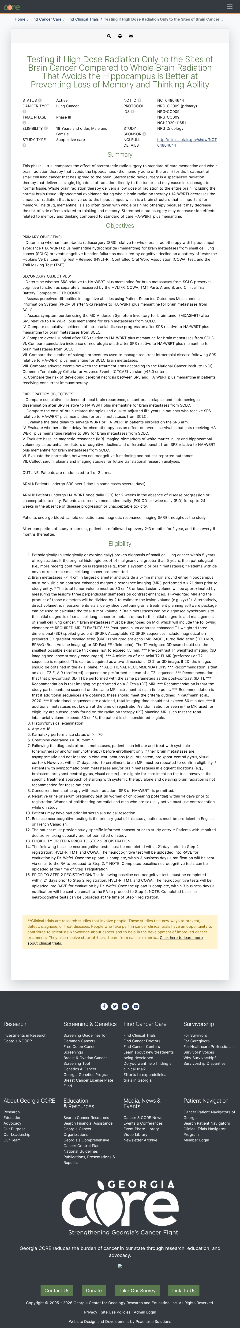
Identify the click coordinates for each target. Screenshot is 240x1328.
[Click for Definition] (40, 100)
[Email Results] (131, 36)
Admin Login (145, 1312)
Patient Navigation (206, 1100)
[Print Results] (120, 36)
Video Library (135, 1134)
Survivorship (199, 1024)
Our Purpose (15, 1128)
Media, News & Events (142, 1103)
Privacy (90, 1312)
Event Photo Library (141, 1128)
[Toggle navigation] (229, 6)
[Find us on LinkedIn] (136, 1006)
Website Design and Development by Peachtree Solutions (120, 1321)
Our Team (12, 1140)
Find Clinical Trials (83, 19)
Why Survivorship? (200, 1057)
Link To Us (183, 1290)
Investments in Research (25, 1035)
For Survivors (195, 1035)
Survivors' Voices (199, 1052)
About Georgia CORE (29, 1100)
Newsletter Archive (140, 1140)
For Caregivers (197, 1041)
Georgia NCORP (18, 1041)
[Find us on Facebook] (104, 1006)
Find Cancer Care (45, 19)
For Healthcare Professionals (209, 1046)
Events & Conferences (143, 1123)
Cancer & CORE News (143, 1117)
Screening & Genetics (90, 1024)
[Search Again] (109, 36)
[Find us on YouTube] (125, 1006)
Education (12, 1117)
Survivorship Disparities (204, 1063)
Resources (81, 1106)
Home (20, 19)
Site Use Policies (115, 1312)
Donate (94, 1290)
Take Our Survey (137, 1290)
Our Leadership (17, 1134)
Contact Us (57, 1290)
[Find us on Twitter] (115, 1006)
